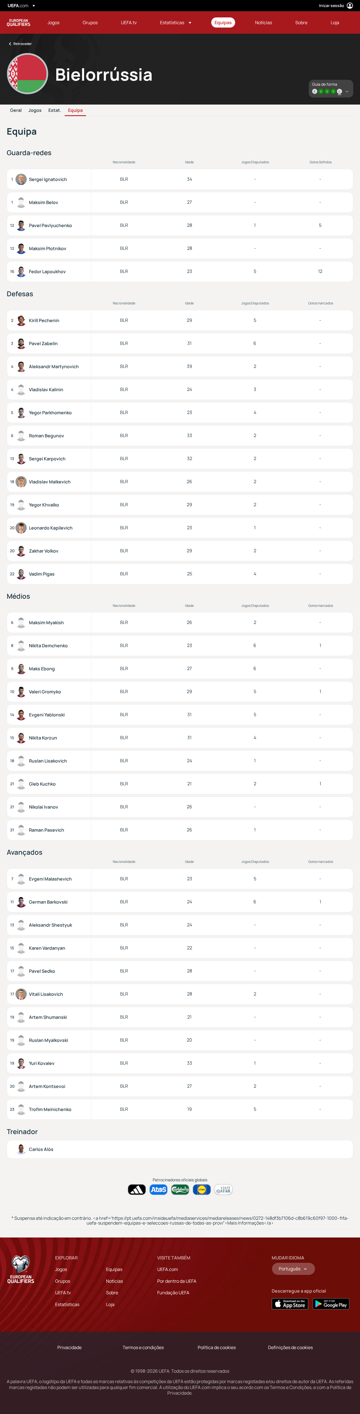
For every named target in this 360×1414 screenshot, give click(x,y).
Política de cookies (217, 1347)
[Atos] (158, 1189)
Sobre (112, 1292)
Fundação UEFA (173, 1292)
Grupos (62, 1281)
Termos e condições (143, 1347)
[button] (175, 22)
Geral (16, 110)
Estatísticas (67, 1304)
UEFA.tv (63, 1292)
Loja (110, 1304)
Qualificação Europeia (18, 22)
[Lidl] (202, 1189)
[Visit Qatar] (223, 1189)
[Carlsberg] (180, 1189)
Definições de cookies (290, 1347)
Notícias (114, 1281)
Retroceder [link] (23, 43)
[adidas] (137, 1189)
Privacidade (69, 1347)
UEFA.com (167, 1269)
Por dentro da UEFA (176, 1281)
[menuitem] (58, 22)
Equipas (114, 1269)
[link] (53, 22)
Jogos (35, 110)
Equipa (75, 110)
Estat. (54, 110)
